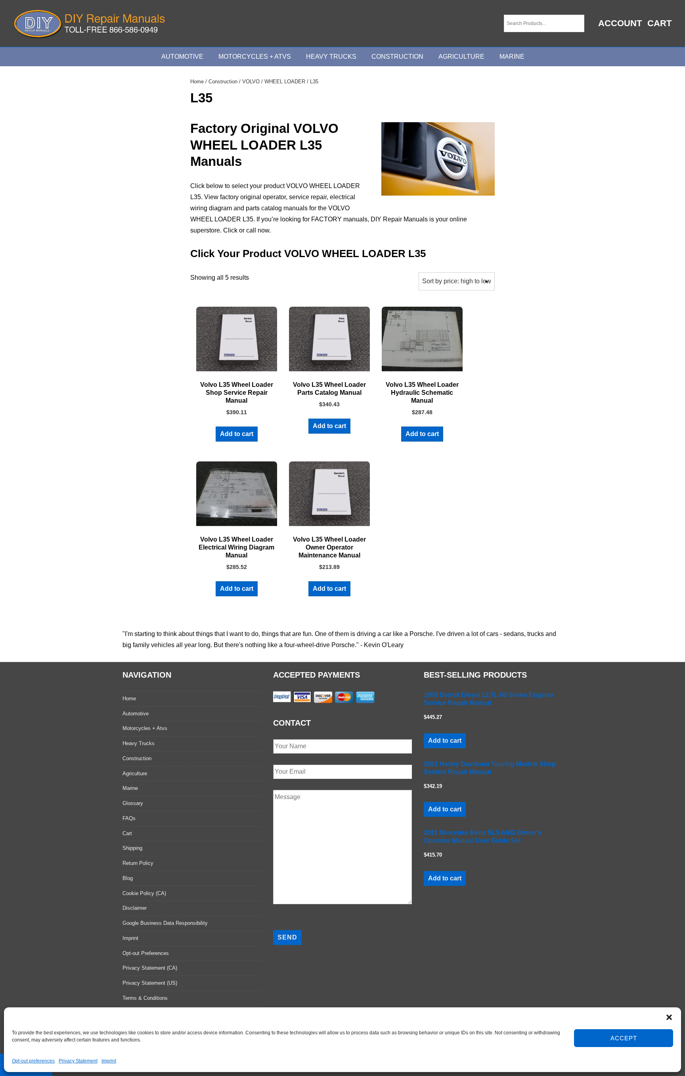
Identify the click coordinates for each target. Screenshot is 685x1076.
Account (620, 23)
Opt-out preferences (33, 1061)
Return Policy (137, 863)
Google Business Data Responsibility (165, 923)
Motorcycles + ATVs (254, 56)
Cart (659, 23)
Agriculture (461, 56)
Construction (397, 56)
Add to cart (236, 433)
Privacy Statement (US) (149, 983)
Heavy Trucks (331, 56)
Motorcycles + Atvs (144, 728)
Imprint (108, 1061)
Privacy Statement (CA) (149, 968)
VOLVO (251, 82)
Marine (511, 56)
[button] (669, 1017)
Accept (623, 1038)
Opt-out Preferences (145, 953)
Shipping (132, 848)
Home (197, 82)
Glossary (132, 803)
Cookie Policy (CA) (144, 893)
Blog (127, 878)
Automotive (182, 56)
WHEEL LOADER (284, 82)
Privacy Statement (78, 1061)
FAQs (129, 818)
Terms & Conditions (145, 998)
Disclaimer (134, 908)
